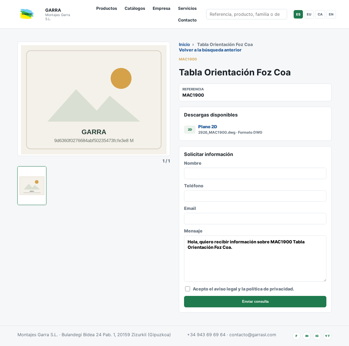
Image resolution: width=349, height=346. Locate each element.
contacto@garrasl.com (252, 334)
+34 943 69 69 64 (206, 334)
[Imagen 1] (31, 185)
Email (190, 208)
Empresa (161, 8)
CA (320, 14)
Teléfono (193, 185)
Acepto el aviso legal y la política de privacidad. (243, 289)
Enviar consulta (255, 301)
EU (309, 14)
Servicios (187, 8)
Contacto (187, 20)
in (306, 336)
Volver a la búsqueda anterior (210, 50)
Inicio (184, 44)
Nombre (192, 163)
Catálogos (135, 8)
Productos (106, 8)
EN (331, 14)
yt (327, 336)
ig (317, 336)
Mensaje (193, 231)
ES (298, 14)
